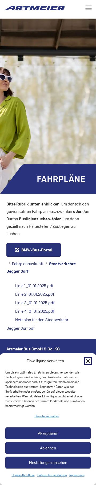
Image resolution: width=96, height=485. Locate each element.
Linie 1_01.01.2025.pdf (34, 286)
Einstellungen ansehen (48, 462)
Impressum (77, 475)
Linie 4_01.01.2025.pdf (34, 311)
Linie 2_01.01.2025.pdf (34, 294)
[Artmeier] (34, 8)
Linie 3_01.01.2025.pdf (34, 303)
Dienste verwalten (47, 416)
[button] (88, 361)
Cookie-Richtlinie (23, 475)
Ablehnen (48, 447)
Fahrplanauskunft (27, 264)
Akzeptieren (48, 433)
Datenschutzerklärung (52, 475)
